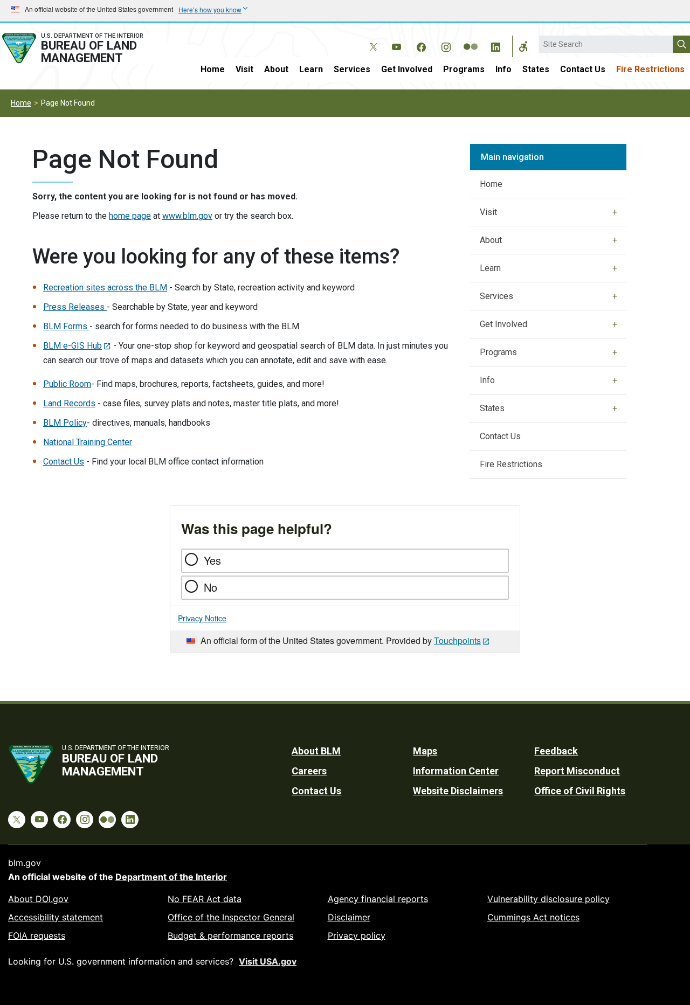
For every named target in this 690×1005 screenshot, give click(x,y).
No (210, 587)
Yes (212, 560)
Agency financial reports (378, 898)
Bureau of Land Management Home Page (83, 48)
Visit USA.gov (267, 961)
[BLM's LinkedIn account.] (495, 45)
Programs (464, 69)
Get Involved (406, 69)
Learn (311, 69)
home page (130, 216)
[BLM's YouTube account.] (396, 45)
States (535, 69)
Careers (309, 771)
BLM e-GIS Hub (72, 346)
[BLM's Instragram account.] (445, 45)
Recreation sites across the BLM (105, 287)
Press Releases (75, 307)
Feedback (556, 751)
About (276, 69)
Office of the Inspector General (231, 917)
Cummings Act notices (533, 917)
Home (213, 69)
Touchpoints (457, 640)
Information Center (456, 771)
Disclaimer (349, 917)
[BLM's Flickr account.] (470, 38)
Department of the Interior (171, 876)
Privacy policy (356, 935)
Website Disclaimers (458, 790)
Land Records (69, 403)
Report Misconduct (577, 771)
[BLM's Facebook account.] (421, 45)
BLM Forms (66, 326)
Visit (244, 69)
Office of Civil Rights (579, 790)
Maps (425, 751)
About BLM (316, 751)
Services (352, 69)
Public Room (67, 384)
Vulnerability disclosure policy (548, 898)
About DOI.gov (38, 898)
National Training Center (87, 442)
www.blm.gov (187, 216)
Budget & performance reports (230, 935)
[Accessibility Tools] (523, 46)
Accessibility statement (55, 917)
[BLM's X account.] (371, 38)
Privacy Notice (202, 618)
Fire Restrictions (650, 69)
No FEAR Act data (205, 898)
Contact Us (582, 69)
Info (503, 69)
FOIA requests (36, 935)
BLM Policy (65, 423)
